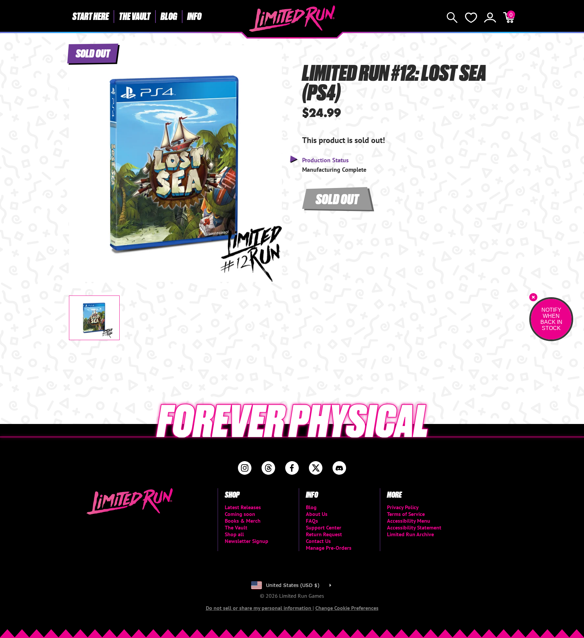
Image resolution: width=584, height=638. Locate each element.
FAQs (312, 520)
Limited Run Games (292, 18)
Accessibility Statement (414, 527)
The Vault (134, 16)
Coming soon (240, 514)
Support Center (323, 527)
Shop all (234, 534)
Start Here (90, 16)
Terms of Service (406, 514)
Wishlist (471, 17)
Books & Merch (243, 520)
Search (452, 17)
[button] (79, 158)
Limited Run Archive (410, 534)
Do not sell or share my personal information (259, 608)
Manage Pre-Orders (328, 547)
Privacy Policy (403, 507)
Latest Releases (243, 507)
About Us (316, 514)
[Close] (533, 297)
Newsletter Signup (246, 541)
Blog (169, 16)
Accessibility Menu (408, 520)
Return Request (324, 534)
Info (194, 16)
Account (490, 17)
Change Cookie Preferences (347, 608)
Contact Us (318, 541)
